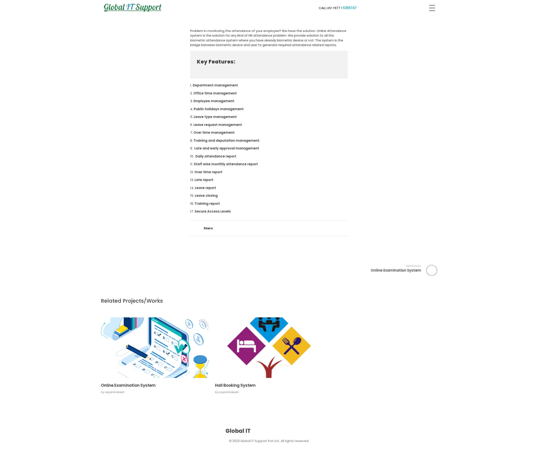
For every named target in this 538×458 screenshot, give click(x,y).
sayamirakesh (115, 392)
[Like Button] (192, 228)
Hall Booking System (235, 385)
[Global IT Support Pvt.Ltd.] (133, 7)
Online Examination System (128, 385)
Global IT (238, 431)
